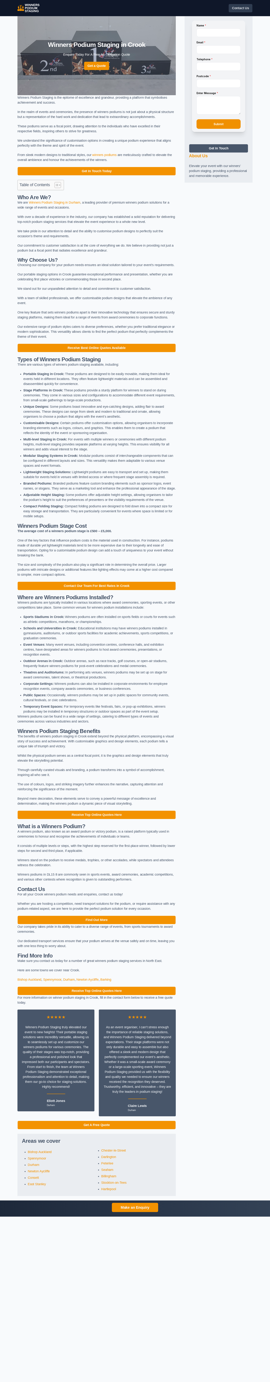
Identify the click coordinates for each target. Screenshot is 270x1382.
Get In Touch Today (97, 171)
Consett (33, 1178)
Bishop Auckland (29, 979)
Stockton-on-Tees (113, 1182)
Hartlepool (108, 1189)
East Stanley (37, 1184)
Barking (105, 979)
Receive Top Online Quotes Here (97, 815)
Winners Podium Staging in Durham (54, 202)
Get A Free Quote (97, 1125)
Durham (69, 979)
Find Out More (97, 920)
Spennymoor (52, 979)
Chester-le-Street (113, 1150)
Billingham (108, 1176)
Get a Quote (96, 66)
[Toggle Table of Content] (56, 185)
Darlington (108, 1157)
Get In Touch (218, 148)
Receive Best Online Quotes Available (97, 348)
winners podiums (104, 155)
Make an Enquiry (135, 1207)
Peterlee (107, 1163)
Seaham (107, 1170)
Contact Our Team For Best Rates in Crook (96, 586)
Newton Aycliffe (87, 979)
